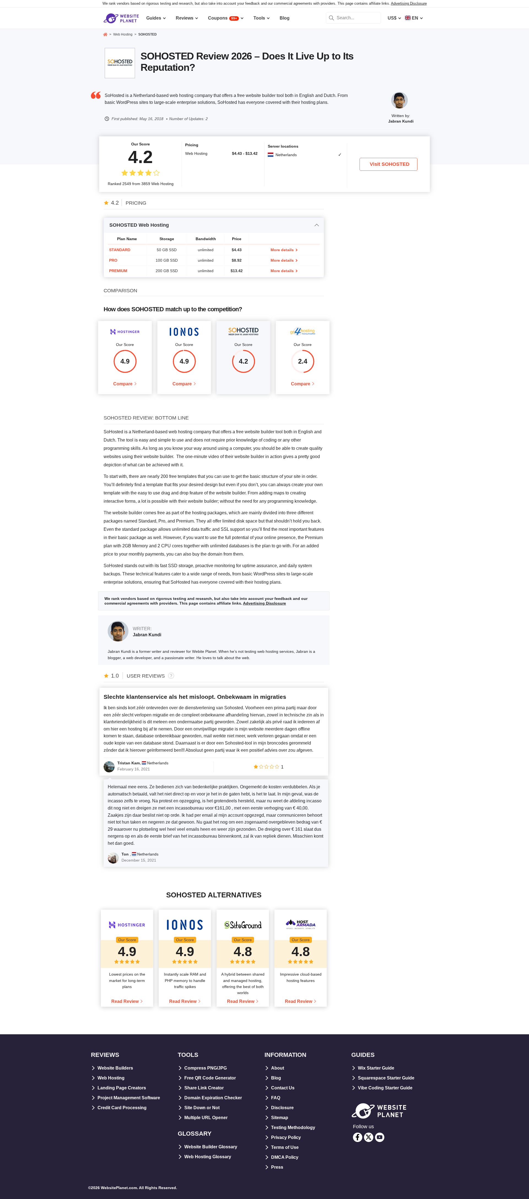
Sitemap (279, 1117)
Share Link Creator (204, 1088)
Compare (123, 383)
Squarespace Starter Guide (386, 1078)
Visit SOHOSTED (389, 164)
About (277, 1068)
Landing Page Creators (122, 1088)
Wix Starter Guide (376, 1068)
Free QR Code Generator (210, 1078)
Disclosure (282, 1107)
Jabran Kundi (401, 121)
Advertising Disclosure (409, 3)
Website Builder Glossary (210, 1146)
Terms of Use (285, 1147)
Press (277, 1167)
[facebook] (357, 1137)
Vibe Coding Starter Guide (385, 1088)
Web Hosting (111, 1078)
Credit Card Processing (122, 1107)
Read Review (125, 1001)
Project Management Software (129, 1097)
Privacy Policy (286, 1137)
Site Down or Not (202, 1107)
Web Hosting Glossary (207, 1156)
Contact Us (283, 1088)
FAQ (275, 1097)
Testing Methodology (293, 1127)
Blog (276, 1078)
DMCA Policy (284, 1157)
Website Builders (115, 1068)
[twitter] (368, 1137)
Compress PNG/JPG (205, 1068)
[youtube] (379, 1137)
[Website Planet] (105, 35)
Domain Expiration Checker (213, 1097)
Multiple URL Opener (206, 1117)
